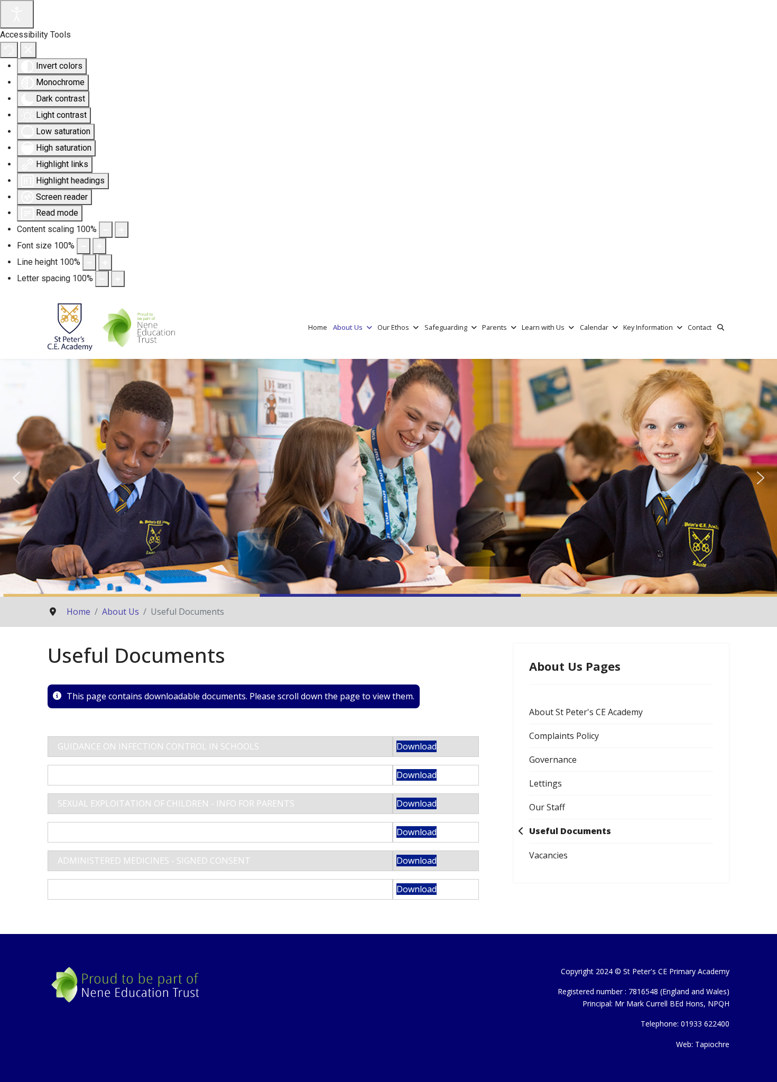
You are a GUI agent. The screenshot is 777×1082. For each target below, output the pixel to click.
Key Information (648, 327)
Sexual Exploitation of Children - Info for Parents (176, 803)
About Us (348, 327)
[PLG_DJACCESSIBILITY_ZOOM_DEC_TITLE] (106, 229)
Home (317, 327)
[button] (16, 477)
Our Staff (547, 807)
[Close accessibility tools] (28, 50)
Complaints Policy (564, 736)
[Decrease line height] (89, 262)
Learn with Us (543, 327)
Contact (699, 327)
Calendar (594, 327)
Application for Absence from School (145, 889)
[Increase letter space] (118, 279)
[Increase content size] (121, 229)
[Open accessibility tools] (17, 14)
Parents (494, 327)
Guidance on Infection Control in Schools (158, 746)
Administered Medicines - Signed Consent (154, 860)
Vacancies (548, 855)
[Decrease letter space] (102, 279)
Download (416, 746)
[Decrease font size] (83, 246)
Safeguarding (445, 327)
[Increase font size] (99, 246)
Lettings (545, 783)
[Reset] (9, 50)
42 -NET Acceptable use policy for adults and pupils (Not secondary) (217, 832)
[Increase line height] (105, 262)
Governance (553, 759)
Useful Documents (570, 831)
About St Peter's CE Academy (586, 712)
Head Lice (79, 775)
